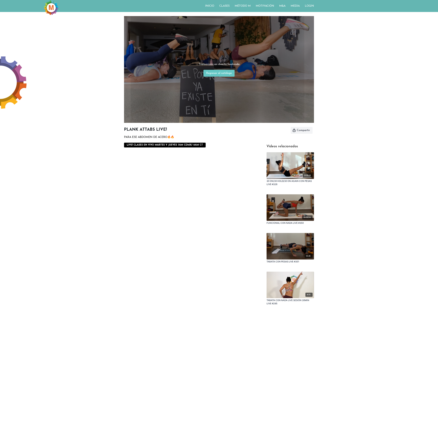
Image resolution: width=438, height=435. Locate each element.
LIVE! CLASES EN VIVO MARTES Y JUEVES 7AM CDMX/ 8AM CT (165, 145)
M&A (282, 6)
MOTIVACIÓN (265, 6)
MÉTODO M (243, 6)
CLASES (224, 6)
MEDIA (295, 6)
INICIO (209, 6)
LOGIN (309, 6)
